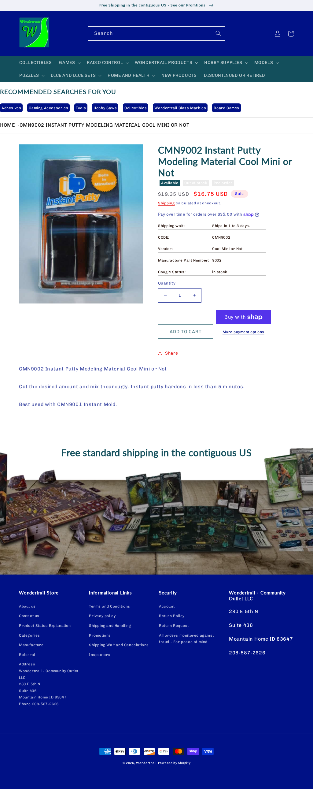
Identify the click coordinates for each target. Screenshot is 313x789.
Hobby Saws (105, 108)
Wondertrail (146, 763)
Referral (27, 655)
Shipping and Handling (110, 625)
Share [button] (171, 353)
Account (167, 606)
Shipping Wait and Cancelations (119, 645)
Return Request (174, 625)
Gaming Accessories (48, 108)
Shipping (166, 203)
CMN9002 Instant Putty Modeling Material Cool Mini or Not (105, 125)
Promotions (100, 635)
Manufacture (31, 645)
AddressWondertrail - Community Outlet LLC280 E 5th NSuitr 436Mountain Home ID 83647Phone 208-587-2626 (49, 684)
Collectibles (135, 108)
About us (27, 606)
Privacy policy (102, 616)
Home (7, 125)
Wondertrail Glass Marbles (180, 108)
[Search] (218, 33)
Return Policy (172, 616)
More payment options (243, 332)
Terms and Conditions (109, 606)
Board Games (226, 108)
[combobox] (156, 33)
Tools (81, 108)
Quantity (166, 283)
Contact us (29, 616)
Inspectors (99, 655)
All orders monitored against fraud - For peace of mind (186, 638)
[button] (69, 62)
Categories (29, 635)
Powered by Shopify (174, 763)
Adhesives (11, 108)
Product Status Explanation (45, 625)
